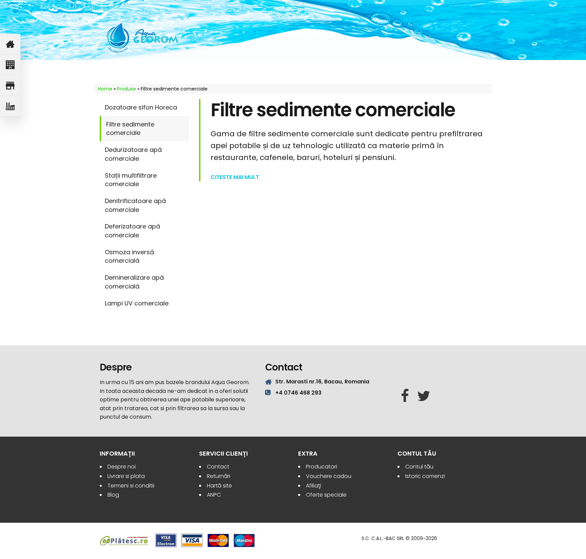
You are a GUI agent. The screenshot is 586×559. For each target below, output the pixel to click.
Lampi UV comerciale (137, 303)
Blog (113, 495)
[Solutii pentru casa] (10, 44)
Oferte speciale (326, 495)
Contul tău (419, 467)
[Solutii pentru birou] (10, 65)
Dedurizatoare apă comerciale (133, 154)
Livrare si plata (126, 476)
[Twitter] (423, 396)
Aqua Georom (142, 38)
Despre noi (122, 467)
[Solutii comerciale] (10, 85)
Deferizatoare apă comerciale (132, 230)
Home (105, 88)
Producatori (321, 467)
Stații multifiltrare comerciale (131, 179)
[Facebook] (405, 396)
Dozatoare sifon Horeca (141, 107)
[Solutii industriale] (10, 106)
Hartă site (219, 486)
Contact (218, 467)
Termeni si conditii (131, 486)
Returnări (218, 476)
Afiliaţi (313, 486)
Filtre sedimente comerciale (130, 128)
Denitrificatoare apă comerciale (135, 205)
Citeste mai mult (235, 177)
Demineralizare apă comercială (134, 282)
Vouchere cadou (328, 476)
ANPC (214, 495)
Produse (126, 88)
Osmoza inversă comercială (129, 256)
